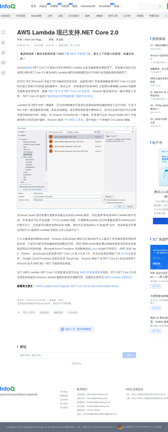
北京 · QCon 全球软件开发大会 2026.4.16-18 (145, 394)
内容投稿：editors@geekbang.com (92, 394)
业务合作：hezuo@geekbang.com (92, 398)
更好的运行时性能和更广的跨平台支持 (70, 96)
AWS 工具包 (75, 119)
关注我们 (64, 407)
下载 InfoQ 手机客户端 (77, 53)
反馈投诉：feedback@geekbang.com (93, 402)
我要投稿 (64, 396)
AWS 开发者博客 (89, 272)
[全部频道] (166, 16)
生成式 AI (157, 72)
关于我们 (64, 392)
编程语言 (58, 312)
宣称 (29, 67)
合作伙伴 (64, 400)
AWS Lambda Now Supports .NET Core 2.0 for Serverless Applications (77, 286)
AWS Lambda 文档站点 (118, 277)
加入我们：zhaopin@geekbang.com (93, 406)
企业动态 (72, 312)
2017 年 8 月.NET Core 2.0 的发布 (69, 91)
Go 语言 (125, 253)
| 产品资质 (156, 427)
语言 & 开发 (29, 312)
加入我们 (64, 403)
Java (94, 248)
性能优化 (44, 312)
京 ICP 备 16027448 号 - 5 (103, 427)
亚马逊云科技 (159, 62)
